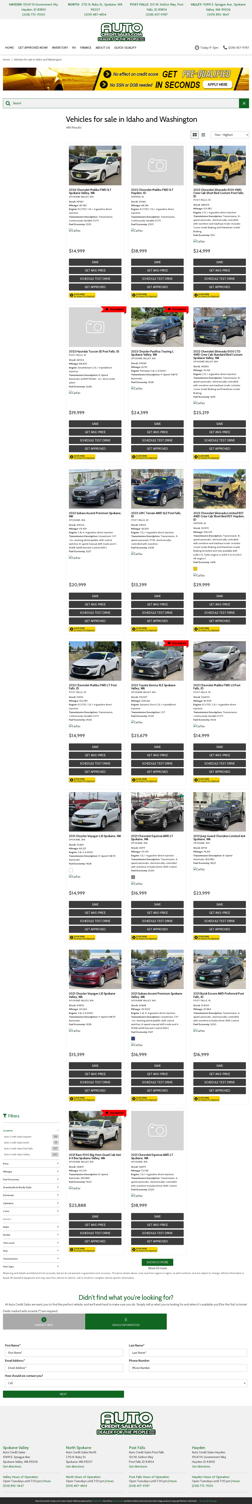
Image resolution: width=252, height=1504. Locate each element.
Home (9, 47)
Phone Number (139, 1360)
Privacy (202, 1501)
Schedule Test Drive (95, 279)
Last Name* (137, 1345)
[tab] (44, 1322)
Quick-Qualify (125, 47)
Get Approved (95, 287)
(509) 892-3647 (13, 1486)
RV (74, 47)
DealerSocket (118, 1501)
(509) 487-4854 (76, 1486)
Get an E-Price (95, 270)
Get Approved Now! (33, 47)
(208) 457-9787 (139, 1486)
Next (63, 1394)
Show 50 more (157, 1268)
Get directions (12, 1466)
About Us (103, 47)
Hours (47, 1481)
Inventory (60, 47)
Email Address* (15, 1360)
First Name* (13, 1345)
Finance (85, 47)
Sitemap (212, 1501)
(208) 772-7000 (202, 1486)
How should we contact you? (24, 1376)
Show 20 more (157, 1262)
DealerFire (97, 1501)
